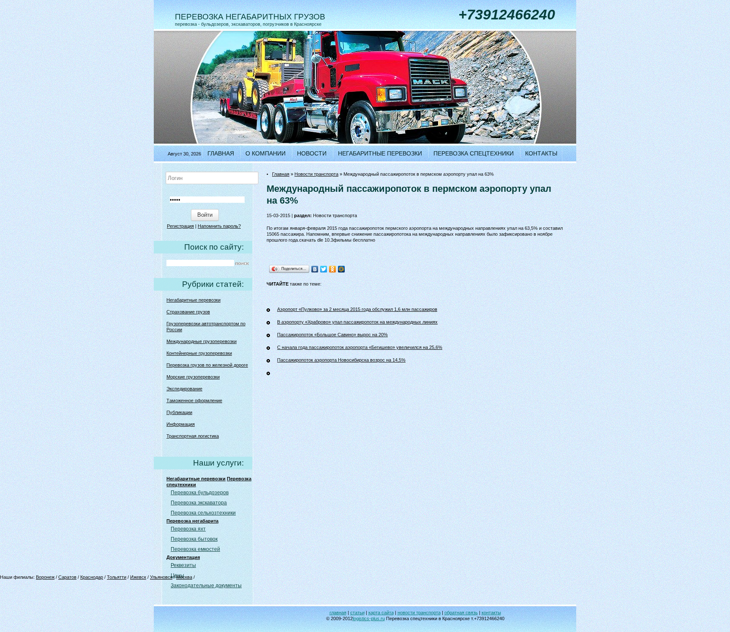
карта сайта (381, 612)
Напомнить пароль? (219, 226)
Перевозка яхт (188, 529)
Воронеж (45, 577)
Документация (183, 557)
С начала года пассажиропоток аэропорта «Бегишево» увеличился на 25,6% (359, 347)
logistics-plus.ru (369, 618)
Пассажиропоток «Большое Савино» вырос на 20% (332, 334)
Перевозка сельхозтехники (203, 513)
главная (338, 612)
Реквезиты (183, 565)
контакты (491, 612)
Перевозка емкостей (195, 549)
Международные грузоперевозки (201, 341)
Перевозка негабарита (192, 520)
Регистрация (180, 226)
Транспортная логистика (192, 436)
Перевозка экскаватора (199, 503)
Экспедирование (184, 388)
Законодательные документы (206, 585)
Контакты (541, 153)
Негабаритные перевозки (380, 153)
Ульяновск (161, 577)
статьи (357, 612)
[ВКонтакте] (315, 269)
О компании (265, 153)
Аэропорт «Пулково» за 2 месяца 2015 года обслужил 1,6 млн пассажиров (357, 309)
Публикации (179, 412)
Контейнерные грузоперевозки (199, 353)
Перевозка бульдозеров (200, 493)
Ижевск (138, 577)
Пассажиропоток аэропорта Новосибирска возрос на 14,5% (341, 359)
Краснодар (91, 577)
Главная (220, 153)
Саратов (67, 577)
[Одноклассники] (332, 269)
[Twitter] (323, 269)
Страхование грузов (188, 311)
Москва (184, 577)
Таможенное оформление (194, 400)
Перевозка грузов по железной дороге (207, 365)
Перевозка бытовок (194, 539)
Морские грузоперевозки (193, 376)
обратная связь (461, 612)
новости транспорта (419, 612)
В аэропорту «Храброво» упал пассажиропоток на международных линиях (357, 321)
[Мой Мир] (341, 269)
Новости (312, 153)
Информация (180, 424)
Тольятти (116, 577)
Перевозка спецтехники (473, 153)
